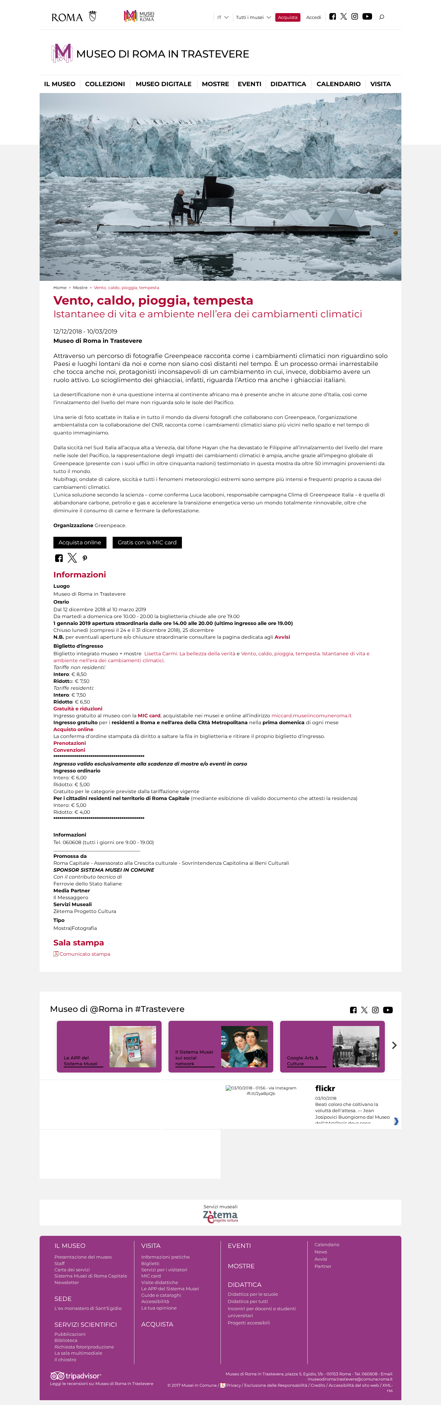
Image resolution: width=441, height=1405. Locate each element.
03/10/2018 (352, 1111)
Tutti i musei (250, 17)
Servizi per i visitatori (164, 1269)
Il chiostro (65, 1359)
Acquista (288, 17)
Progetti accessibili (249, 1322)
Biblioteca (66, 1340)
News (321, 1251)
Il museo (59, 84)
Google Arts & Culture (302, 1060)
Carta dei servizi (72, 1269)
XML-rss (387, 1388)
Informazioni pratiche (165, 1257)
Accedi (313, 17)
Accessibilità (155, 1301)
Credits (318, 1385)
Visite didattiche (159, 1282)
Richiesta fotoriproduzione (84, 1347)
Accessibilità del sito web (354, 1385)
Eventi (249, 84)
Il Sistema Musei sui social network (194, 1057)
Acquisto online (73, 729)
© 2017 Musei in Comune (192, 1385)
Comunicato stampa (85, 954)
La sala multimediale (78, 1353)
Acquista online (80, 542)
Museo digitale (164, 84)
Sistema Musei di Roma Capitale (90, 1276)
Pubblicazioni (70, 1334)
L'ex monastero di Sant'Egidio (88, 1308)
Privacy (233, 1385)
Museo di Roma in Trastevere (162, 54)
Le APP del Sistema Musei (81, 1060)
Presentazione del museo (83, 1257)
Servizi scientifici (85, 1325)
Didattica (288, 84)
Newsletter (66, 1282)
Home (59, 287)
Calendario (339, 84)
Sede (63, 1299)
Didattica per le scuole (253, 1294)
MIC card (149, 715)
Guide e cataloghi (161, 1295)
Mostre (215, 84)
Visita (380, 84)
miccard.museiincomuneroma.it (311, 715)
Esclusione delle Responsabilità (275, 1385)
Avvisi (321, 1259)
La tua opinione (159, 1308)
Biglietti (150, 1263)
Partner (323, 1266)
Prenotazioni (69, 743)
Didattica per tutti (248, 1301)
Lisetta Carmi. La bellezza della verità (189, 653)
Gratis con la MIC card (147, 542)
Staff (59, 1263)
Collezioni (105, 84)
